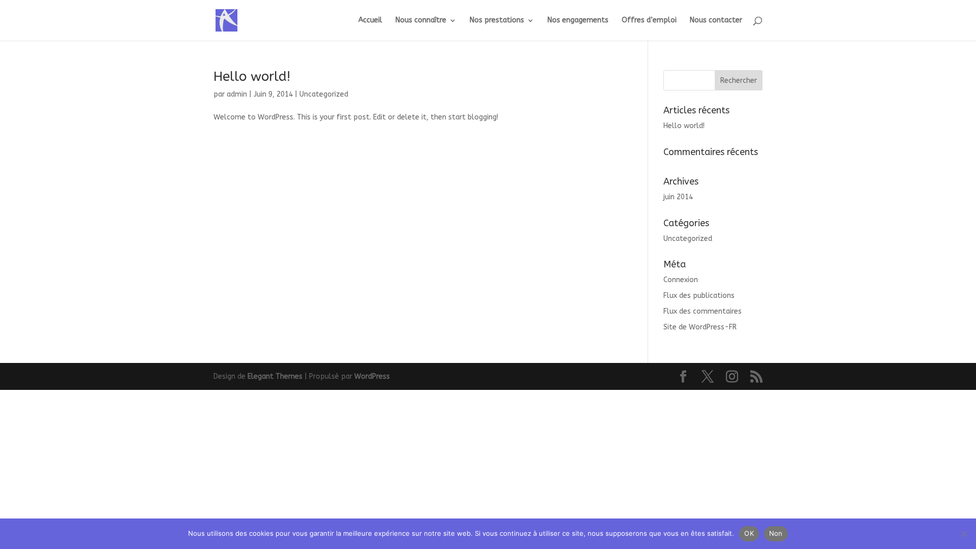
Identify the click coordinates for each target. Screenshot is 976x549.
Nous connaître (420, 20)
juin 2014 (678, 197)
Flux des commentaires (702, 311)
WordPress (372, 376)
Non (776, 533)
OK (749, 533)
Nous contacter (716, 20)
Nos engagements (577, 20)
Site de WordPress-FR (700, 327)
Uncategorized (323, 94)
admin (237, 94)
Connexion (680, 280)
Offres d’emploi (649, 20)
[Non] (963, 534)
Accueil (370, 20)
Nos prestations (497, 20)
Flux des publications (699, 295)
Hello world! (252, 76)
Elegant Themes (275, 376)
